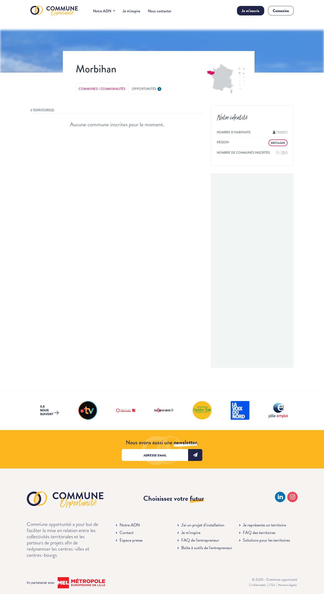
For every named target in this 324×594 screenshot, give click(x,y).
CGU (272, 585)
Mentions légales (287, 585)
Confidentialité (257, 585)
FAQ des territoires (259, 532)
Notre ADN (130, 525)
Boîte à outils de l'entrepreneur (206, 547)
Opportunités (146, 89)
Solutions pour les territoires (266, 540)
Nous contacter (159, 11)
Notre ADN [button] (102, 11)
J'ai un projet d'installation (202, 525)
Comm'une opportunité (54, 11)
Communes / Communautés (102, 89)
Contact (127, 532)
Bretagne (278, 143)
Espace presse (131, 540)
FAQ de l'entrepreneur (200, 540)
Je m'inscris (250, 11)
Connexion (281, 11)
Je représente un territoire (264, 525)
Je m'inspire (131, 11)
